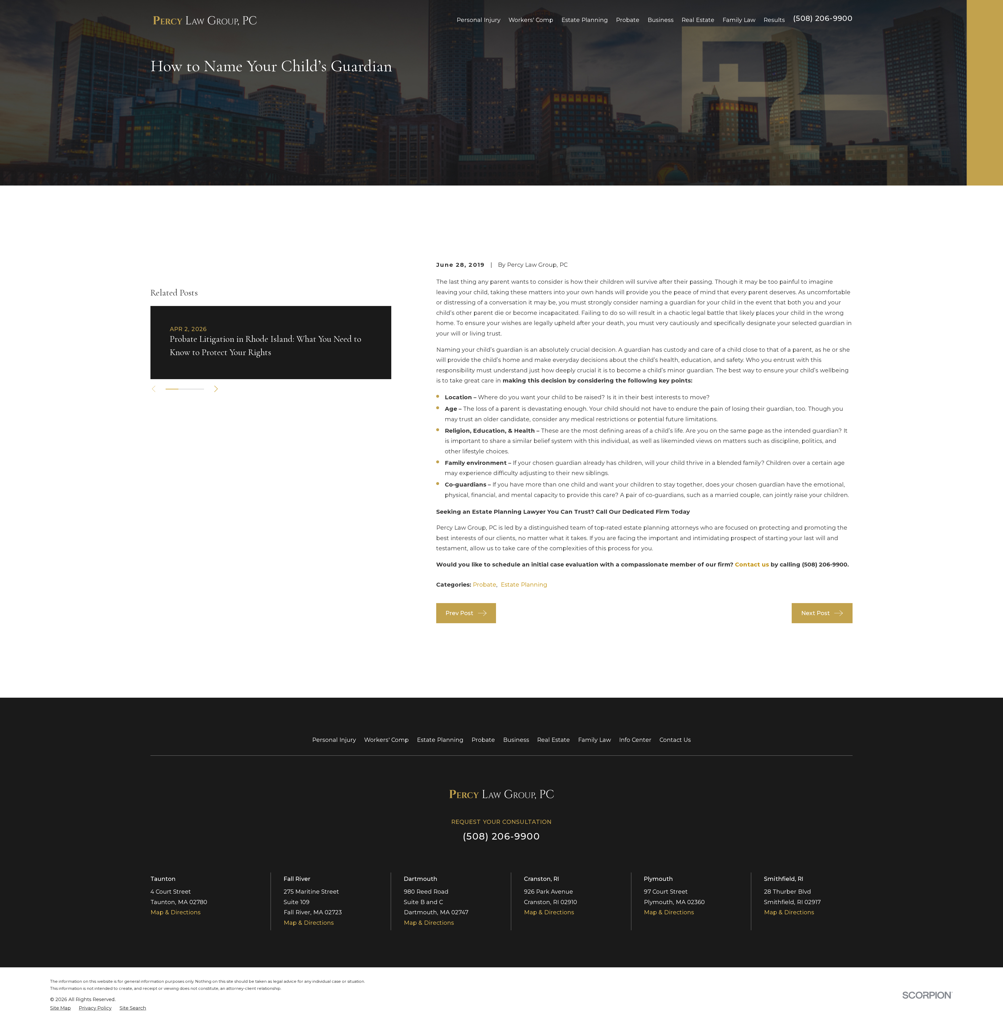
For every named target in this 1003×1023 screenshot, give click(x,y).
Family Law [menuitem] (738, 20)
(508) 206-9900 (823, 18)
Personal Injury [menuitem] (478, 20)
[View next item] (216, 389)
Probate (484, 584)
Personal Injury (334, 739)
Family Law (594, 739)
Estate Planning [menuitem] (584, 20)
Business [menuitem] (661, 20)
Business (516, 739)
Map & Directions (175, 912)
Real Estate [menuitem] (697, 20)
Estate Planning (524, 584)
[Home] (204, 19)
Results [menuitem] (774, 20)
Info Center (635, 739)
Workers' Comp (386, 739)
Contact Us (675, 739)
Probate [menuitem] (627, 20)
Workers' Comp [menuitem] (531, 20)
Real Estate (553, 739)
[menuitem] (60, 1008)
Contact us (752, 564)
